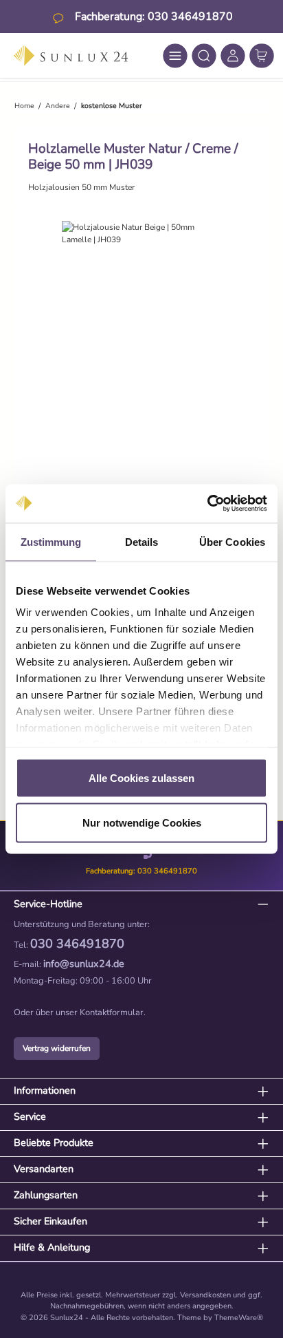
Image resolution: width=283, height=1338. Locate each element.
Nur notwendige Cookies (141, 823)
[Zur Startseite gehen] (71, 55)
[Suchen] (204, 55)
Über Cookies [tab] (232, 541)
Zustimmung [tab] (51, 541)
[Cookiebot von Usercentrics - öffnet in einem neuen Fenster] (207, 504)
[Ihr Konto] (232, 55)
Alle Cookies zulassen (141, 777)
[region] (141, 358)
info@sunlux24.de (83, 963)
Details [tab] (142, 541)
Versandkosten (205, 1295)
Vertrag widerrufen (57, 1048)
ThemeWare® (238, 1318)
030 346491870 (77, 943)
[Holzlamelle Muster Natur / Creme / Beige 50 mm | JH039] (141, 233)
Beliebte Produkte (53, 1142)
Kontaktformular (112, 1012)
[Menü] (175, 55)
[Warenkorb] (261, 55)
